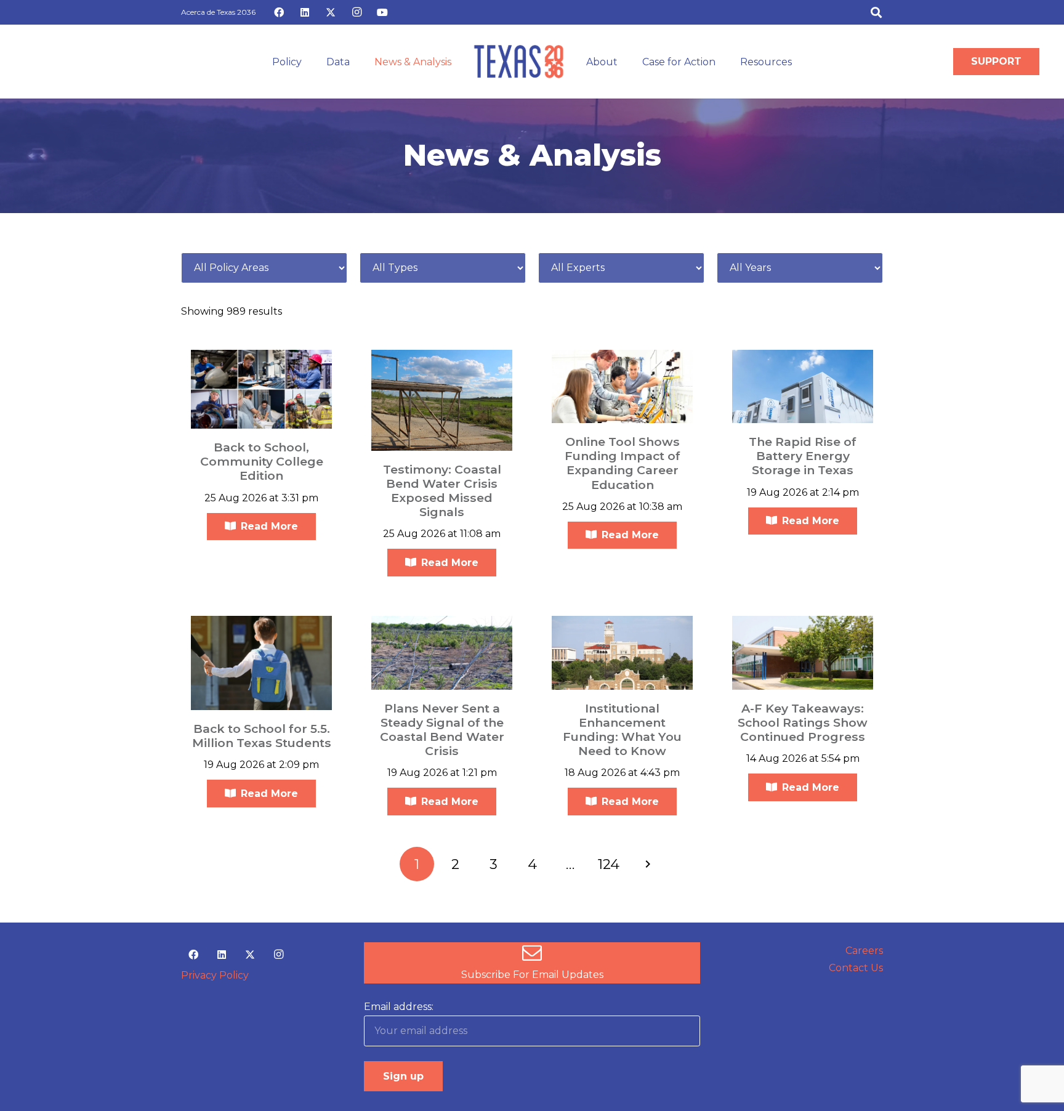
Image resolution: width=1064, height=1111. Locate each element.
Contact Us (856, 968)
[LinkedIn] (305, 12)
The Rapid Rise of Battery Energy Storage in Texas (802, 455)
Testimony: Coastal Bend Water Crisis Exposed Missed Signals (442, 490)
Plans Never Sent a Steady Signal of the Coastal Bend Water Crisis (442, 729)
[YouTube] (382, 12)
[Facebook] (279, 12)
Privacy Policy (215, 975)
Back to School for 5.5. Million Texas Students (261, 735)
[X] (331, 12)
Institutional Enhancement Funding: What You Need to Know (622, 729)
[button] (876, 12)
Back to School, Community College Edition (261, 461)
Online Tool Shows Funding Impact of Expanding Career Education (622, 462)
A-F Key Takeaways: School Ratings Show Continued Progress (803, 722)
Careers (864, 950)
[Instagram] (356, 12)
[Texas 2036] (518, 61)
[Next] (647, 864)
